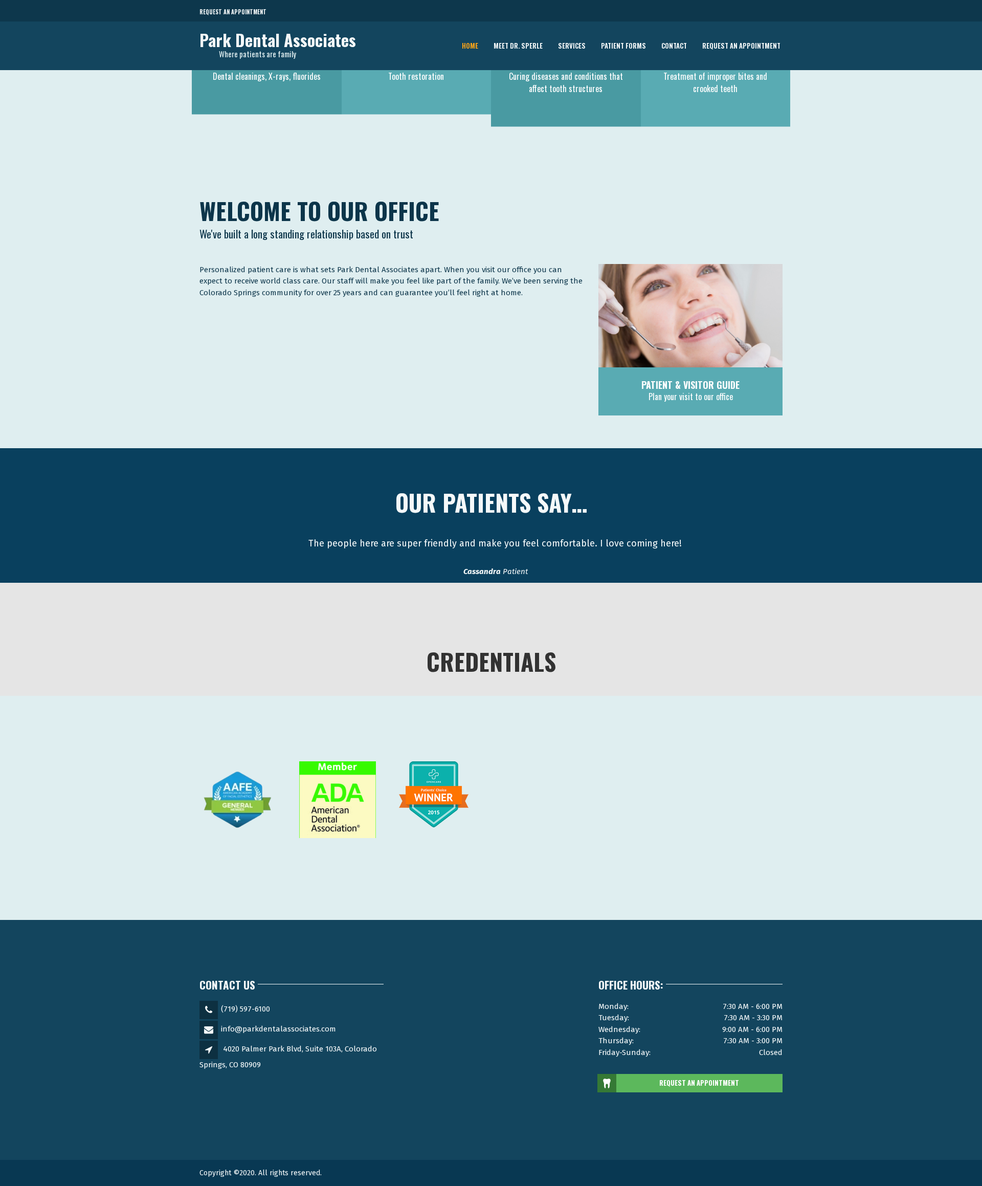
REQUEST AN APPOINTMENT (699, 1083)
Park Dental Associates (277, 40)
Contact (674, 45)
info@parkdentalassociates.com (278, 1029)
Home (470, 45)
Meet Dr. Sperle (518, 45)
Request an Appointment (232, 12)
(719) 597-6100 (245, 1009)
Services (572, 45)
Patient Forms (623, 45)
